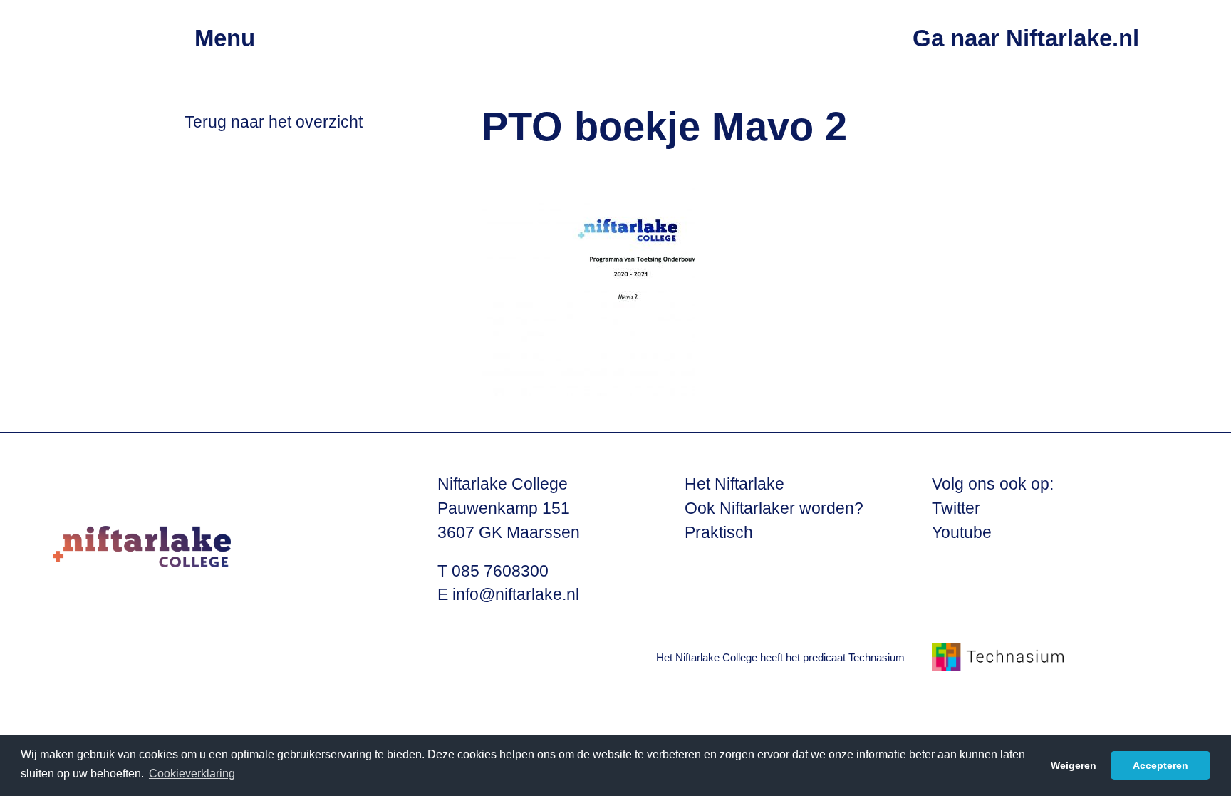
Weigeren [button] (1073, 765)
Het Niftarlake (734, 484)
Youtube (962, 533)
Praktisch (719, 533)
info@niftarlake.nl (515, 595)
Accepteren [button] (1160, 765)
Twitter (956, 508)
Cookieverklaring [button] (192, 773)
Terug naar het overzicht (274, 122)
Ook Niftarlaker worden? (774, 508)
